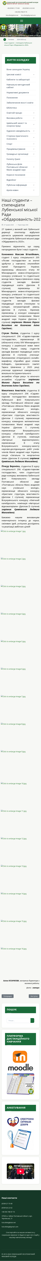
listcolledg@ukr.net (12, 15)
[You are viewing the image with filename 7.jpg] (20, 708)
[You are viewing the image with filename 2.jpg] (20, 570)
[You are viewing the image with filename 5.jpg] (20, 653)
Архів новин (12, 190)
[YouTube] (21, 1241)
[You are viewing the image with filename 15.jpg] (20, 933)
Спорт (9, 144)
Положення (12, 97)
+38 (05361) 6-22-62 (28, 8)
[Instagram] (20, 1241)
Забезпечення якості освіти (20, 102)
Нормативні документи (18, 92)
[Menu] (21, 21)
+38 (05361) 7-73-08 (13, 8)
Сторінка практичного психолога (17, 137)
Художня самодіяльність (18, 131)
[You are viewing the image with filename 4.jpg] (20, 626)
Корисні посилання (16, 174)
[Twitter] (19, 1241)
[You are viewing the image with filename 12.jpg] (20, 850)
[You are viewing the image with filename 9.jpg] (20, 763)
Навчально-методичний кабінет (18, 86)
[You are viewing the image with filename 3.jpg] (20, 598)
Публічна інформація (17, 185)
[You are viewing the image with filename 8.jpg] (20, 736)
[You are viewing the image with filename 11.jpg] (20, 823)
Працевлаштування (16, 149)
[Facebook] (18, 1241)
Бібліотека (12, 107)
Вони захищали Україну (18, 69)
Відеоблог (11, 180)
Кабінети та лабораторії (18, 79)
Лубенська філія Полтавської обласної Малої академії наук (17, 167)
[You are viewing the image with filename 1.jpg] (20, 543)
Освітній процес (14, 112)
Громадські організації (17, 154)
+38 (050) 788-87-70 (21, 12)
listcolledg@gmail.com (28, 15)
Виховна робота (14, 118)
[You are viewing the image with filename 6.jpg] (20, 681)
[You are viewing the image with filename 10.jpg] (20, 795)
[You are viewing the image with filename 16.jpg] (20, 960)
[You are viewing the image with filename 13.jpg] (20, 878)
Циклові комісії (14, 74)
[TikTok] (22, 1241)
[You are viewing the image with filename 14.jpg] (20, 905)
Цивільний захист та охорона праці (17, 124)
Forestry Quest (13, 159)
